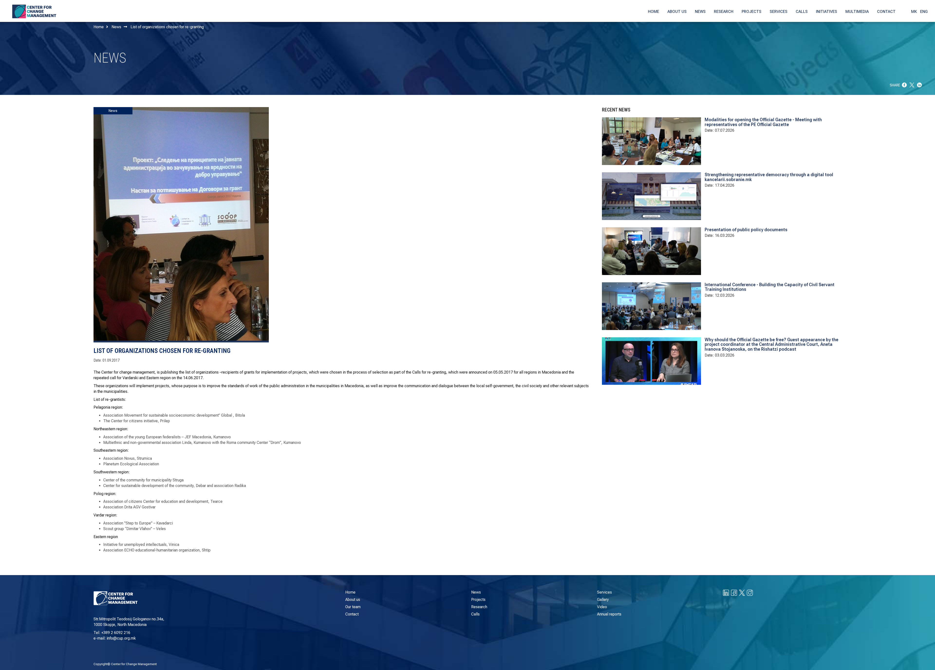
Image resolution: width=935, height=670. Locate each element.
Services (604, 592)
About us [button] (677, 11)
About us (352, 599)
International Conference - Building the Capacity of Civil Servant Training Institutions (769, 287)
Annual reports (609, 614)
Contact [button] (886, 11)
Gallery (603, 599)
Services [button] (778, 11)
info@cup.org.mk (121, 638)
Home (99, 27)
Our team (353, 607)
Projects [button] (751, 11)
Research (479, 607)
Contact (352, 614)
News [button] (700, 11)
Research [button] (723, 11)
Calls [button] (802, 11)
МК (914, 11)
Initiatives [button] (826, 11)
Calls (475, 614)
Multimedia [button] (857, 11)
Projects (478, 599)
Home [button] (653, 11)
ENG (924, 11)
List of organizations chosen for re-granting (167, 27)
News (116, 27)
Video (602, 607)
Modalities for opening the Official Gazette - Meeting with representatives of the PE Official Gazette (763, 122)
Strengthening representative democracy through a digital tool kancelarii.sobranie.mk (769, 177)
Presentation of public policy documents (746, 229)
